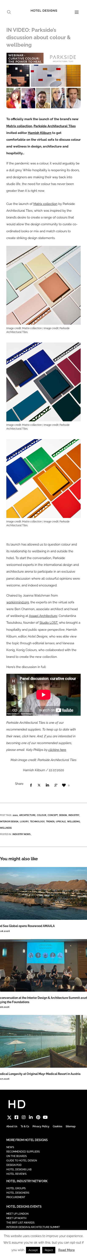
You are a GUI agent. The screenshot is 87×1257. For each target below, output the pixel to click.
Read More (66, 1250)
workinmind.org (17, 602)
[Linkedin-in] (31, 1117)
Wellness (6, 828)
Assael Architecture (43, 616)
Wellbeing (73, 821)
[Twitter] (9, 1117)
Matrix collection (19, 126)
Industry (73, 815)
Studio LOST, (48, 623)
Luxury (24, 821)
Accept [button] (33, 1250)
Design (63, 815)
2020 (15, 815)
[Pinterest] (38, 1117)
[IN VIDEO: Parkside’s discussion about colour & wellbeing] (31, 785)
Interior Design (9, 821)
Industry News (21, 834)
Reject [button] (49, 1250)
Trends (50, 821)
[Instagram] (24, 1117)
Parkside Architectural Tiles (55, 126)
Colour (41, 815)
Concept (53, 815)
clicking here (57, 750)
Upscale (61, 821)
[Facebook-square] (16, 1117)
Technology (37, 821)
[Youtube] (45, 1117)
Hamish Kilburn (39, 133)
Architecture (27, 815)
